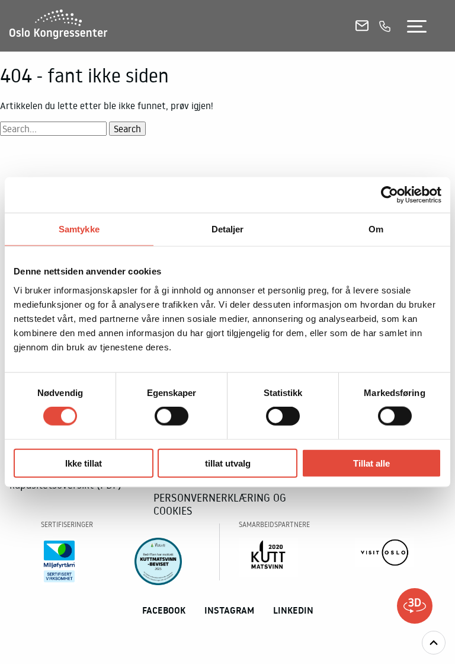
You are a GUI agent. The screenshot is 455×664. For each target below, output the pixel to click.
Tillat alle (371, 463)
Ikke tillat (83, 463)
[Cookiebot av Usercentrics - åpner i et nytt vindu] (389, 195)
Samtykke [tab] (79, 229)
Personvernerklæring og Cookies (219, 504)
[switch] (171, 416)
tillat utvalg (228, 463)
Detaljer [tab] (228, 229)
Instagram (229, 610)
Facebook (163, 610)
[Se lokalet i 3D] (414, 606)
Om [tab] (376, 229)
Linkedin (293, 610)
